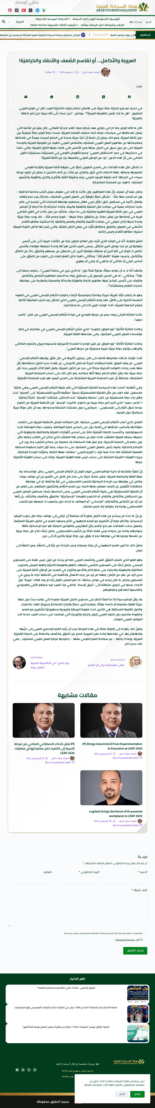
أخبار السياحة (80, 19)
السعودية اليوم (98, 19)
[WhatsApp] (51, 97)
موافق (137, 1094)
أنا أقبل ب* (129, 940)
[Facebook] (129, 97)
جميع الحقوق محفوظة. (52, 1101)
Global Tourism (38, 25)
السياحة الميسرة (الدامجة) (52, 19)
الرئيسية (115, 19)
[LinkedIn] (77, 97)
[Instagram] (35, 1070)
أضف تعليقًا (139, 890)
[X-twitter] (29, 1070)
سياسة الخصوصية (125, 940)
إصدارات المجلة (135, 22)
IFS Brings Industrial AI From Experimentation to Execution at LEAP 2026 (112, 746)
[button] (3, 21)
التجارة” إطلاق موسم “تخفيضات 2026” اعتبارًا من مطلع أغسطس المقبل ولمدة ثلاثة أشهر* (65, 1027)
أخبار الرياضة (96, 25)
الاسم (142, 872)
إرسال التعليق (135, 950)
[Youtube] (17, 1070)
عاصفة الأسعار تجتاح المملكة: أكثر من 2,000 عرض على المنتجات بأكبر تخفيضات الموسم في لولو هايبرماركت (66, 1007)
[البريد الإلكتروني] (26, 97)
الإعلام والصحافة (114, 25)
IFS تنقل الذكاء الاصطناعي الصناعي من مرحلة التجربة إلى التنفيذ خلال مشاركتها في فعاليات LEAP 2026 (44, 748)
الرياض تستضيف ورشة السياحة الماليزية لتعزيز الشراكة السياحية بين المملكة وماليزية (46, 35)
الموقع (48, 872)
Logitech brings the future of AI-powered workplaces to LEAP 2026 (115, 813)
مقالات (84, 25)
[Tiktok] (23, 1070)
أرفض (122, 1094)
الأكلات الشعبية (57, 25)
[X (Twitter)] (103, 97)
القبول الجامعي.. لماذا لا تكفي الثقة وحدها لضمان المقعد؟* (66, 988)
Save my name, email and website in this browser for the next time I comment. (103, 933)
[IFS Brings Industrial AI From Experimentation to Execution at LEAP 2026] (111, 720)
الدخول (148, 22)
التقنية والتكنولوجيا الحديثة (126, 758)
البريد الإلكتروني (89, 872)
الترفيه (72, 25)
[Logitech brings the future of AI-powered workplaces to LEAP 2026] (111, 787)
